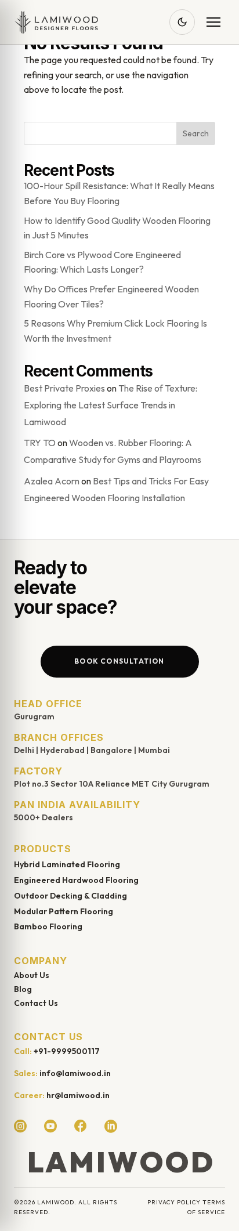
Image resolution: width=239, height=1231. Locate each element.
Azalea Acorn (51, 481)
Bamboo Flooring (48, 926)
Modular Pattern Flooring (63, 911)
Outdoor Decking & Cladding (70, 895)
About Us (31, 975)
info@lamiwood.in (75, 1073)
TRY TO (40, 442)
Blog (23, 989)
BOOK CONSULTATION (119, 661)
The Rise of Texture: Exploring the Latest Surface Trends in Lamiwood (110, 405)
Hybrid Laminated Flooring (67, 864)
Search (196, 133)
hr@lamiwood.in (78, 1095)
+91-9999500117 (67, 1051)
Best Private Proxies (64, 388)
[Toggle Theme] (182, 22)
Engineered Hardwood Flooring (76, 880)
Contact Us (36, 1003)
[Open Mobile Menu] (213, 22)
